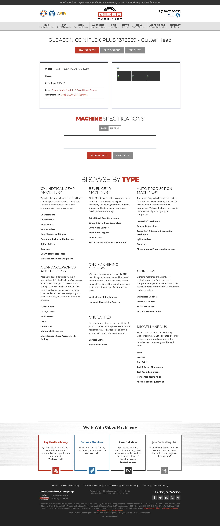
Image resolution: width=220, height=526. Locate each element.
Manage (115, 516)
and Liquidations (98, 25)
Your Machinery (81, 25)
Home (54, 485)
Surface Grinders (145, 306)
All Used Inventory (130, 485)
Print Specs (135, 50)
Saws (139, 352)
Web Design (106, 516)
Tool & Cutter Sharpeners (150, 367)
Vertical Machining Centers (103, 297)
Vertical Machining (104, 510)
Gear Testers (47, 224)
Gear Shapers (47, 219)
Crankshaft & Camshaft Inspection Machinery (155, 233)
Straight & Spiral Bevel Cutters (81, 90)
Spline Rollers (48, 244)
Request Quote (87, 50)
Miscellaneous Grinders (149, 311)
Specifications (112, 50)
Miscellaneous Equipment (150, 381)
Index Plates (47, 316)
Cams (43, 321)
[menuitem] (47, 26)
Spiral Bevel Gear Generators (104, 218)
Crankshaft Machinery (148, 221)
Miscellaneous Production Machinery (156, 249)
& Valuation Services (157, 25)
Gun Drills (142, 362)
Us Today (175, 25)
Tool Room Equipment (148, 372)
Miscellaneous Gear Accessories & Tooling (58, 338)
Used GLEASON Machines (74, 95)
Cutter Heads (58, 90)
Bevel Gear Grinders (99, 227)
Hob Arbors (46, 326)
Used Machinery (64, 25)
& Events (125, 25)
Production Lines (46, 25)
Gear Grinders (48, 229)
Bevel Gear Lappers (99, 232)
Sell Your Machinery (92, 485)
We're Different (139, 25)
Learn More (114, 25)
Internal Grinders (146, 301)
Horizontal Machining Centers (104, 302)
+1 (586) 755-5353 (168, 11)
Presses (141, 357)
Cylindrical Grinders (147, 296)
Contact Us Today (160, 485)
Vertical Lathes (96, 339)
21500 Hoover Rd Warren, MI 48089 (59, 497)
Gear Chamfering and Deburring (57, 239)
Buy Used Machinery (70, 485)
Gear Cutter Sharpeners (53, 253)
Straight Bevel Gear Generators (105, 223)
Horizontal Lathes (98, 344)
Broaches (45, 249)
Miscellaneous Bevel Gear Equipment (108, 242)
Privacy (145, 485)
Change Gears (48, 311)
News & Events (111, 485)
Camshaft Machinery (147, 226)
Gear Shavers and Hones (53, 234)
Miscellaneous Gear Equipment (57, 258)
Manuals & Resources (52, 331)
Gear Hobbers (48, 214)
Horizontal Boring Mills (149, 376)
